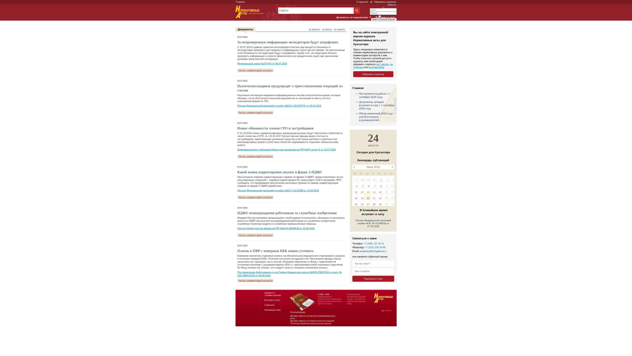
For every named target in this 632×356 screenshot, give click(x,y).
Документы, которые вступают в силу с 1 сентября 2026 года (376, 105)
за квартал (314, 29)
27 (368, 204)
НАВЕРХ (388, 311)
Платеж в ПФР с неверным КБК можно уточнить (275, 251)
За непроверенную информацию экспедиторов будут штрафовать (287, 42)
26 (362, 204)
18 (356, 198)
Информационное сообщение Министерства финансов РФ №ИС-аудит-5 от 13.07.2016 (286, 149)
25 (356, 204)
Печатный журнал (297, 312)
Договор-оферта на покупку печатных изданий (312, 321)
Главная (240, 1)
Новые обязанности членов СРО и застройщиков (275, 128)
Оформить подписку (384, 1)
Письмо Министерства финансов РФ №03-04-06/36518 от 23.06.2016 (276, 228)
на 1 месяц (382, 64)
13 (368, 192)
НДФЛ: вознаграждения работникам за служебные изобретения (287, 213)
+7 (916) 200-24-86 (375, 247)
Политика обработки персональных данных (310, 323)
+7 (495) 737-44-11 (374, 243)
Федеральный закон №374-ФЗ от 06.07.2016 (262, 63)
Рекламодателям (272, 310)
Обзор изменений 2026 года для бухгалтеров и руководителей (376, 117)
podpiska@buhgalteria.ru (373, 251)
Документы (245, 29)
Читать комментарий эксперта (255, 70)
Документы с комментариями (272, 294)
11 (356, 192)
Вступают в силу (385, 17)
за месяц (327, 29)
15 (380, 192)
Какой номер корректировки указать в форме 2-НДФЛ (279, 172)
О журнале (362, 1)
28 (374, 204)
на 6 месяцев (376, 67)
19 (362, 198)
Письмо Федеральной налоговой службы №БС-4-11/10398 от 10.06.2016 (278, 190)
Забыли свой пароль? (384, 22)
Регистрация (389, 25)
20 (368, 198)
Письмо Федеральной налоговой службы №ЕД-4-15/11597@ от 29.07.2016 (279, 105)
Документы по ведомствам (355, 17)
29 (380, 204)
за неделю (339, 29)
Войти (378, 25)
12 (362, 192)
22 (380, 198)
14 (374, 192)
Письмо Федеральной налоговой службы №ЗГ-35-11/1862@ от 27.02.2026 (373, 223)
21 (374, 198)
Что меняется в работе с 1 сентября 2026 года (374, 95)
